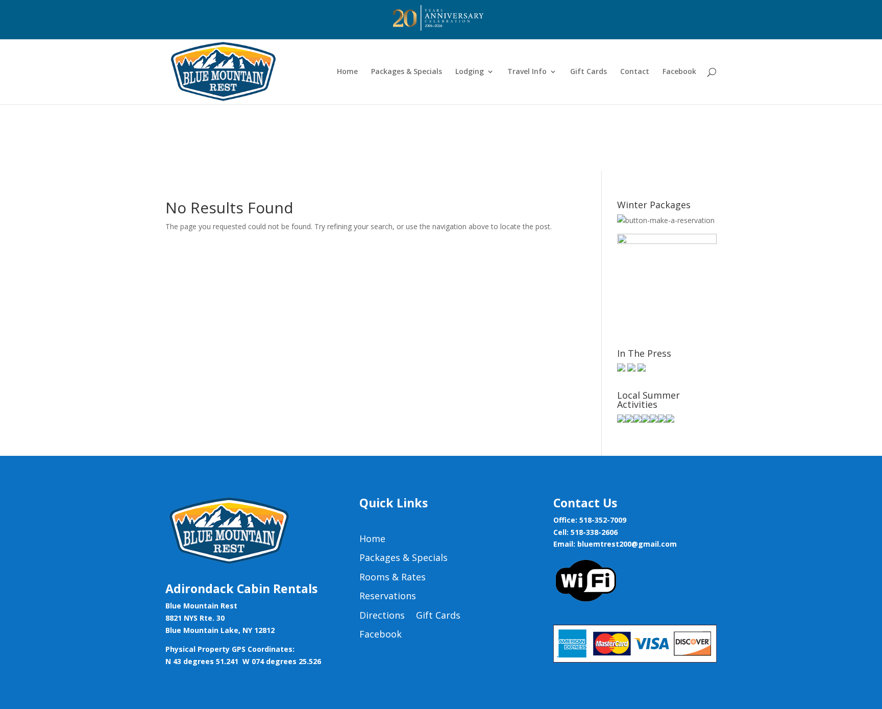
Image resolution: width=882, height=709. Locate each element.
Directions (382, 615)
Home (347, 72)
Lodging (469, 72)
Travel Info (527, 72)
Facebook (679, 72)
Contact (634, 72)
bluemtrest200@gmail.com (627, 544)
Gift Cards (588, 72)
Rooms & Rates (392, 577)
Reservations (387, 596)
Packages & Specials (406, 72)
